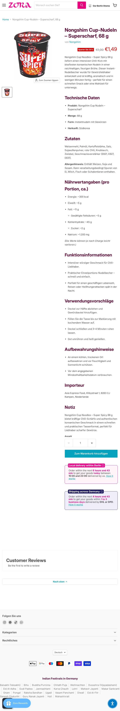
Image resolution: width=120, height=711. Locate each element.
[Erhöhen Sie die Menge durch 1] (92, 443)
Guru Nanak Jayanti (33, 696)
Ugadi (48, 692)
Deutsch (58, 652)
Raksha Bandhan (33, 692)
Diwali (80, 692)
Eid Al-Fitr (92, 692)
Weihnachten (77, 685)
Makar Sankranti (111, 688)
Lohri (75, 688)
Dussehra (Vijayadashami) (102, 685)
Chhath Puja (60, 685)
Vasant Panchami (64, 692)
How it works (76, 504)
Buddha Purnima (41, 685)
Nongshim (75, 41)
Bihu (26, 685)
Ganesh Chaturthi (9, 696)
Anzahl (68, 436)
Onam (6, 692)
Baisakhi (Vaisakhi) (10, 685)
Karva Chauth (61, 688)
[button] (113, 704)
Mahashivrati (62, 696)
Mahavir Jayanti (89, 688)
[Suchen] (82, 5)
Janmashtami (43, 688)
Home (5, 19)
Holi (50, 696)
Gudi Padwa (25, 688)
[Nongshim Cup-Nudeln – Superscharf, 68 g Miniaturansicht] (7, 92)
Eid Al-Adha (9, 688)
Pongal (17, 692)
